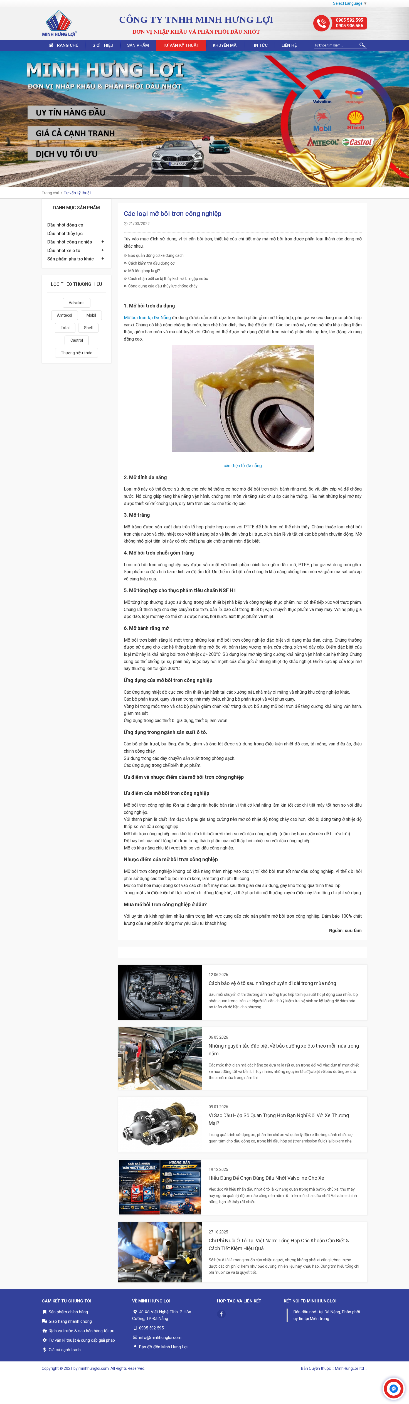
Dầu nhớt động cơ (65, 225)
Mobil (91, 315)
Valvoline (77, 302)
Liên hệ (289, 45)
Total (65, 328)
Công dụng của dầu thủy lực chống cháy (163, 286)
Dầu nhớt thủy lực (65, 233)
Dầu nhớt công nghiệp (69, 242)
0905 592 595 (349, 20)
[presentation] (5, 119)
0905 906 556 (349, 25)
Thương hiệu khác (76, 353)
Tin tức (260, 45)
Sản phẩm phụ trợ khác (70, 259)
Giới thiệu (102, 45)
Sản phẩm (138, 45)
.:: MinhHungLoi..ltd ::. (349, 1368)
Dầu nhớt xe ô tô (63, 250)
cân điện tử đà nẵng (243, 465)
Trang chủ (65, 45)
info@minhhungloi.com (160, 1337)
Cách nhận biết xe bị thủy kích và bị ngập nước (168, 278)
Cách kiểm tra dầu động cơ (151, 263)
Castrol (76, 340)
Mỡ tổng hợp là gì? (144, 271)
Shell (88, 328)
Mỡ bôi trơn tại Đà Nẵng (147, 317)
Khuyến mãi (225, 45)
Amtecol (64, 315)
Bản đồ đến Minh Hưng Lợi (163, 1346)
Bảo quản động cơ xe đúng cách (156, 255)
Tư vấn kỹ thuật (181, 45)
